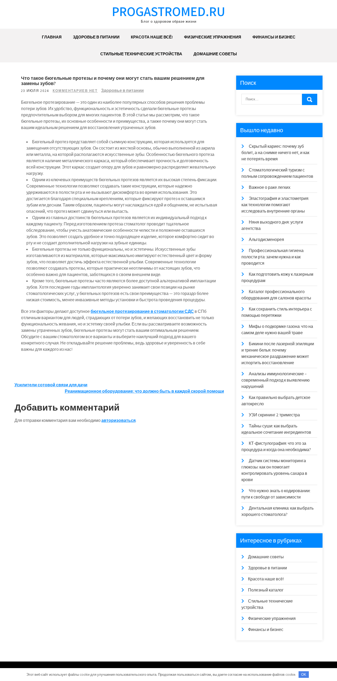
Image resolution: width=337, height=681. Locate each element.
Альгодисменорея (266, 239)
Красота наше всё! (152, 37)
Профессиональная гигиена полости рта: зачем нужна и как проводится (272, 257)
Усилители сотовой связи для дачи (50, 385)
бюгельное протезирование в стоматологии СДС (142, 311)
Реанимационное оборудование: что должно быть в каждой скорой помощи (144, 391)
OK (303, 675)
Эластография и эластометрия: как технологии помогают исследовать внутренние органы (275, 205)
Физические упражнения (212, 37)
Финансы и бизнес (273, 37)
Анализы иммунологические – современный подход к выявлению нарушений (275, 380)
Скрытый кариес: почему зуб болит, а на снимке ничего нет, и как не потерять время (275, 153)
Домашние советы (215, 53)
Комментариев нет (75, 90)
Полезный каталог (266, 590)
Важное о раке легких (269, 187)
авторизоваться (118, 420)
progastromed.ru (168, 11)
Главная (52, 37)
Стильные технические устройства (141, 53)
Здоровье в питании (96, 37)
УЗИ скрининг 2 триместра (274, 415)
